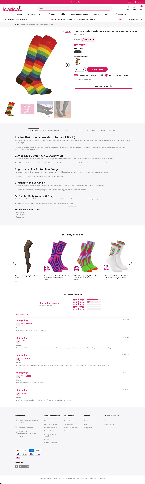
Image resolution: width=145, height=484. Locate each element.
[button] (79, 45)
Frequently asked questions (50, 435)
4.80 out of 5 (56, 303)
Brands (19, 14)
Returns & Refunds (50, 431)
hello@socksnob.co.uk (25, 427)
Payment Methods (50, 428)
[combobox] (71, 8)
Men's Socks (50, 14)
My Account (48, 421)
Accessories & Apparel (79, 14)
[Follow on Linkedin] (27, 466)
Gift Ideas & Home (121, 14)
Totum (106, 421)
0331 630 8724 (22, 431)
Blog (85, 424)
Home (17, 24)
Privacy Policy (68, 424)
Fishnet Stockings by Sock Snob (26, 276)
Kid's (63, 14)
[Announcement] (72, 2)
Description (33, 130)
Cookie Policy (68, 421)
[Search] (108, 8)
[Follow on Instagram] (24, 466)
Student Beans (109, 424)
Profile (46, 439)
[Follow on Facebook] (16, 466)
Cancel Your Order (50, 443)
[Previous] (5, 65)
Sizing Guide (91, 130)
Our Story (87, 421)
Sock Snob (79, 34)
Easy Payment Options (51, 130)
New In (96, 14)
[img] (22, 321)
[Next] (68, 65)
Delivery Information (108, 130)
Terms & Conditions (71, 428)
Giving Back (88, 428)
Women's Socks (34, 14)
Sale (107, 14)
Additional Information (73, 130)
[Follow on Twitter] (20, 466)
